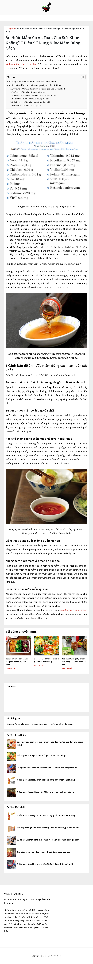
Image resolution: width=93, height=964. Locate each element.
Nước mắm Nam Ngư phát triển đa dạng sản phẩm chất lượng (46, 779)
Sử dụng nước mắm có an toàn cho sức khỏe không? (32, 81)
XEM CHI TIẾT (11, 668)
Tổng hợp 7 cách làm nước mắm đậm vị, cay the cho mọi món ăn (47, 767)
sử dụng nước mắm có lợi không (22, 63)
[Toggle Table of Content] (82, 77)
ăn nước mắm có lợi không (73, 609)
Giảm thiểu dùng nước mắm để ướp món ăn (31, 99)
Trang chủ (10, 28)
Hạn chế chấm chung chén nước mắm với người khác (34, 95)
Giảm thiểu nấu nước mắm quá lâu (27, 105)
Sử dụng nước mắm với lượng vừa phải (29, 92)
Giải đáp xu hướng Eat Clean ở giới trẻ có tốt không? (41, 755)
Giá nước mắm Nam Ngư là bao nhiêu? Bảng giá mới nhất (43, 851)
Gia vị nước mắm (46, 7)
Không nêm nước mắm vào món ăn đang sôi (31, 102)
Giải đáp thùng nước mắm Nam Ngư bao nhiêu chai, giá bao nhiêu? (48, 827)
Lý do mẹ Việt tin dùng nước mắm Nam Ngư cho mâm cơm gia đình (48, 839)
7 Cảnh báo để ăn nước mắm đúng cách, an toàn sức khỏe (35, 85)
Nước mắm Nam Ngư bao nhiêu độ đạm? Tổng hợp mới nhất (45, 864)
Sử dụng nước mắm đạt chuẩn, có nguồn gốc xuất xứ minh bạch (39, 89)
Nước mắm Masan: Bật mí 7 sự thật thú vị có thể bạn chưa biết (46, 791)
